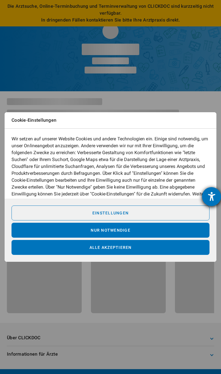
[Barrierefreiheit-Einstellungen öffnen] (211, 196)
